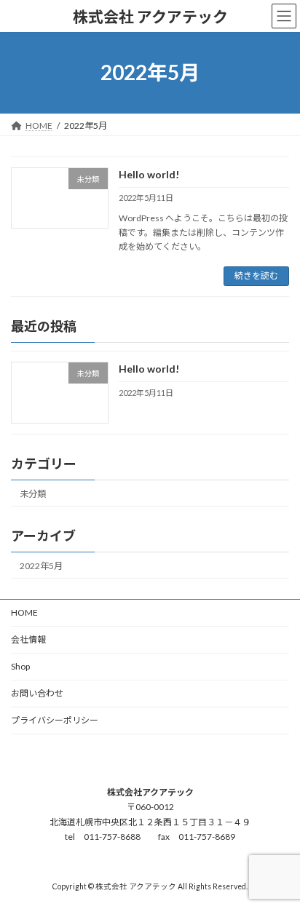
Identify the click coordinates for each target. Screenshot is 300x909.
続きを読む (256, 275)
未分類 (33, 493)
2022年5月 (41, 565)
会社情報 (28, 639)
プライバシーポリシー (54, 720)
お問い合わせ (37, 693)
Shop (20, 666)
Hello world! (149, 174)
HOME (24, 612)
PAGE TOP (278, 866)
